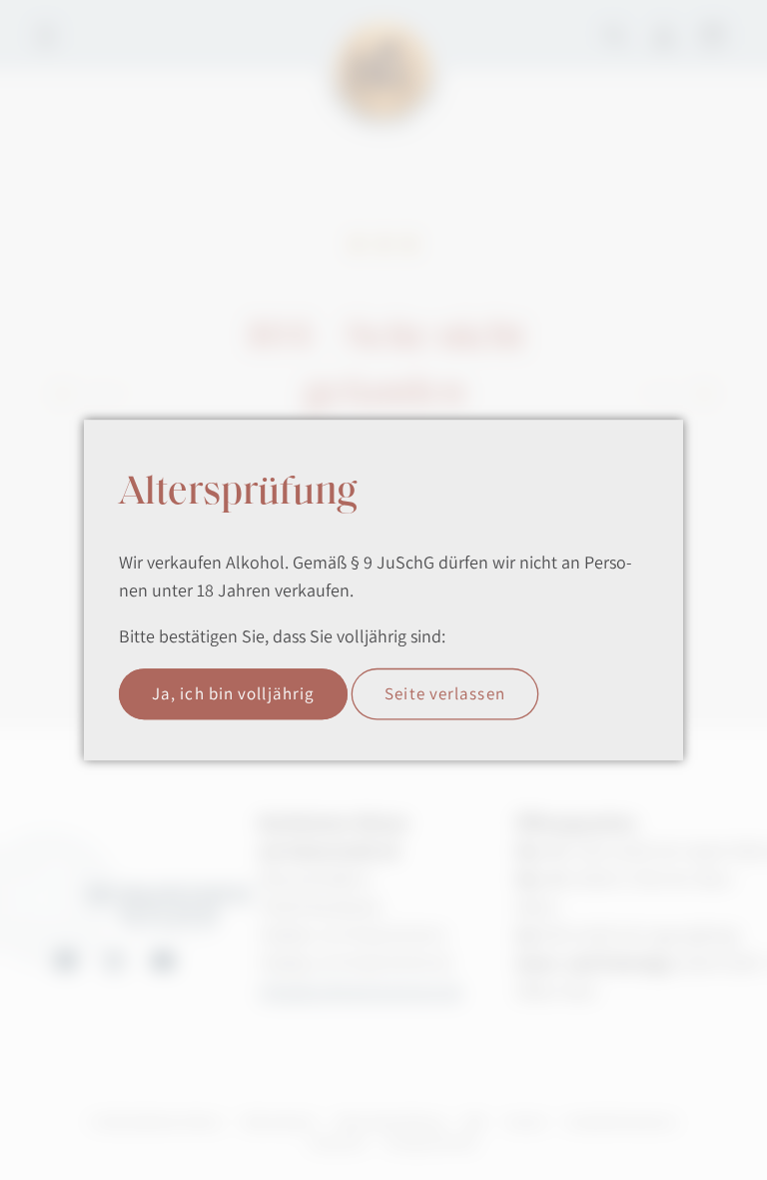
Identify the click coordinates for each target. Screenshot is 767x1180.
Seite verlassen (444, 693)
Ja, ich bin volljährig (233, 693)
